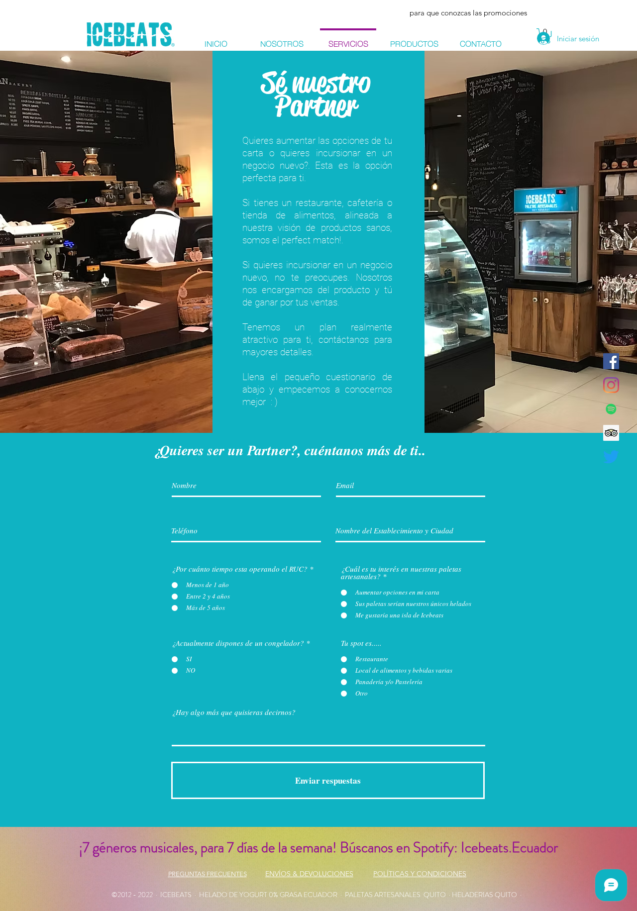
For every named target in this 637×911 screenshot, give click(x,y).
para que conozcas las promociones (468, 12)
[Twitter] (611, 457)
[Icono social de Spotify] (611, 409)
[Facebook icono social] (611, 361)
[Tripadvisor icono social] (611, 433)
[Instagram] (611, 385)
